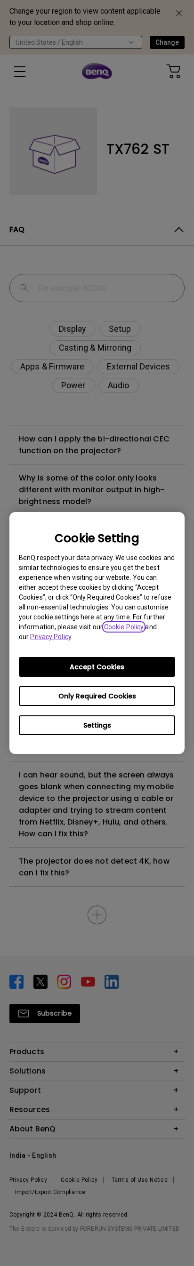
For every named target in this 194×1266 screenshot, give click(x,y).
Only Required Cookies (97, 696)
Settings (97, 725)
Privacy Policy (50, 637)
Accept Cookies (97, 667)
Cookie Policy (124, 627)
